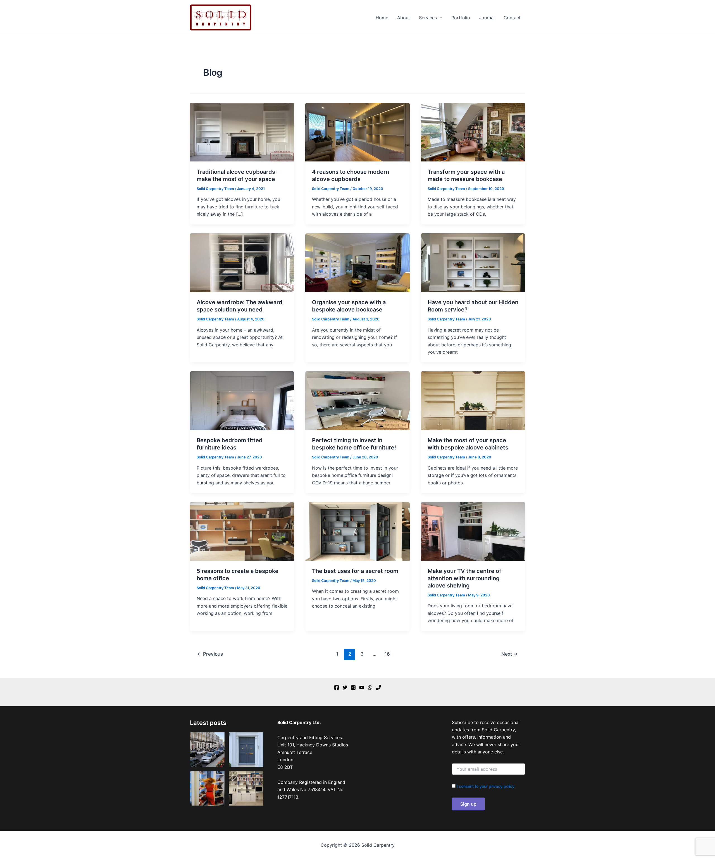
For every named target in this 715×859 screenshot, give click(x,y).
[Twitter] (344, 687)
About (403, 17)
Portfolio (460, 17)
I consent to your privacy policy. (486, 786)
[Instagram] (353, 687)
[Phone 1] (378, 687)
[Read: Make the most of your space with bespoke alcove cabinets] (473, 400)
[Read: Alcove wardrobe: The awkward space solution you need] (242, 262)
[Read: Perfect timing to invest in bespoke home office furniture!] (357, 400)
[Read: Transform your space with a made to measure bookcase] (473, 131)
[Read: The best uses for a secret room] (357, 531)
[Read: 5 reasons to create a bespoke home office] (242, 531)
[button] (439, 17)
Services (428, 17)
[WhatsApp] (370, 687)
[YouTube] (361, 687)
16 (387, 654)
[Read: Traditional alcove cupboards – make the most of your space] (242, 131)
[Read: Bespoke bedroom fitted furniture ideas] (242, 400)
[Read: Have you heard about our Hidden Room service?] (473, 262)
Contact (512, 17)
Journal (487, 17)
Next (509, 654)
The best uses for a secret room (355, 571)
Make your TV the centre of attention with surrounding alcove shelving (464, 578)
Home (382, 17)
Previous (210, 654)
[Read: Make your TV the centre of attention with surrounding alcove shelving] (473, 531)
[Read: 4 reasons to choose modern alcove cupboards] (357, 131)
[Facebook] (336, 687)
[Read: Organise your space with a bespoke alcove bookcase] (357, 262)
